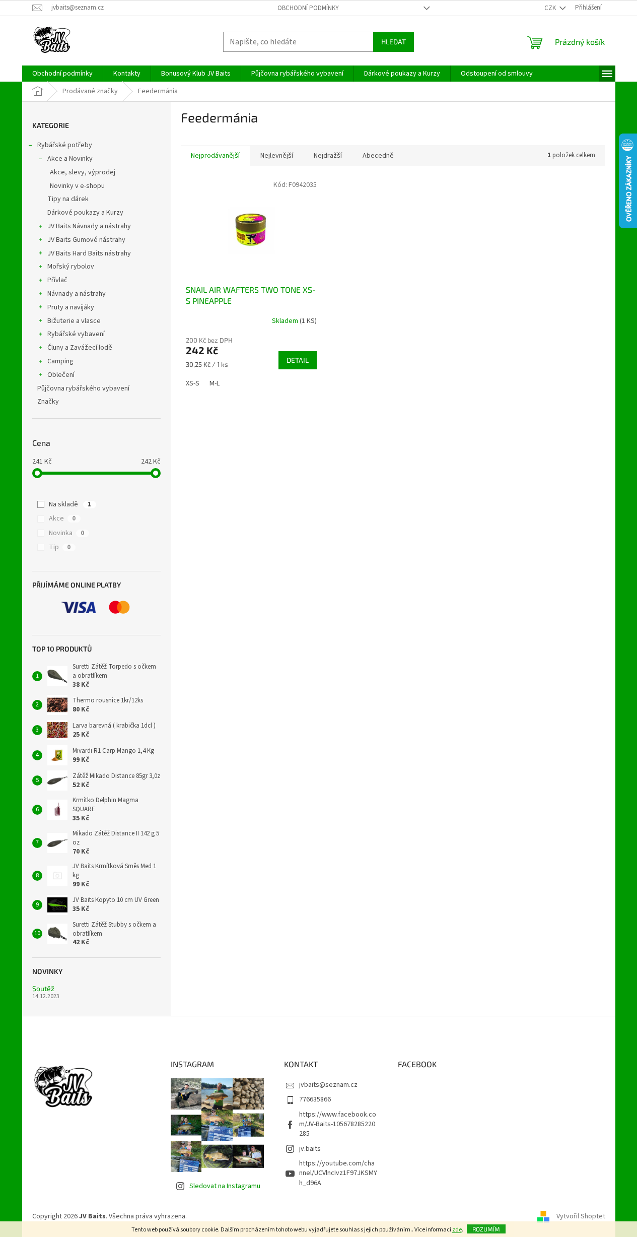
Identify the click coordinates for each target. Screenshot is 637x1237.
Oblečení (61, 375)
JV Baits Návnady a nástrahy (89, 226)
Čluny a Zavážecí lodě (79, 348)
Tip (59, 547)
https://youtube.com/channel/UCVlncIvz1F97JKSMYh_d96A (338, 1173)
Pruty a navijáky (70, 307)
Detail (298, 360)
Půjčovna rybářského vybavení (83, 388)
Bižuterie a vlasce (74, 321)
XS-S (192, 383)
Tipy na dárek (68, 199)
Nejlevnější (276, 156)
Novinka (66, 533)
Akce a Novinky (70, 159)
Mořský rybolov (70, 267)
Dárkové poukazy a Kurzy (85, 213)
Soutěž (43, 988)
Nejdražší (328, 156)
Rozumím (486, 1228)
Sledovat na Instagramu (224, 1186)
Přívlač (57, 280)
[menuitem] (62, 74)
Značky (48, 402)
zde (457, 1229)
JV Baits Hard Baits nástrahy (89, 253)
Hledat (393, 41)
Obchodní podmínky (308, 8)
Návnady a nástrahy (76, 294)
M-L (214, 383)
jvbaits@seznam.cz (328, 1085)
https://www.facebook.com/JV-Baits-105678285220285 (337, 1124)
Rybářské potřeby (64, 145)
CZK (550, 8)
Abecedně (378, 156)
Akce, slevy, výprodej (82, 172)
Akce (62, 518)
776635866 (315, 1099)
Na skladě (70, 504)
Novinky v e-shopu (77, 186)
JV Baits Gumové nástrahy (86, 240)
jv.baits (310, 1149)
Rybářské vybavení (76, 334)
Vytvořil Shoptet (580, 1216)
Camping (60, 361)
